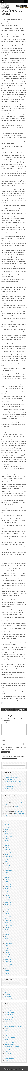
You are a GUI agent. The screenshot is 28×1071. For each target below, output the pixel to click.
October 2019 (8, 829)
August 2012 (8, 945)
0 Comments (16, 15)
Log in (6, 992)
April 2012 (7, 952)
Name (3, 737)
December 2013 (8, 920)
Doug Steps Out (13, 1068)
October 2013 (8, 924)
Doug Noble (5, 15)
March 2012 (7, 954)
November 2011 (8, 961)
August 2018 (8, 838)
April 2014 (7, 913)
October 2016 (8, 868)
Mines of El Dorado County (7, 9)
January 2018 (8, 849)
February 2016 (8, 881)
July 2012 (7, 947)
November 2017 (8, 852)
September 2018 (8, 836)
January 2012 (8, 957)
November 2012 (8, 940)
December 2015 (8, 884)
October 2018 (8, 834)
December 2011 (8, 959)
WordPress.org (8, 998)
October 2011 (8, 963)
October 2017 (8, 854)
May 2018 (7, 843)
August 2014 (8, 906)
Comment (4, 722)
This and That (8, 1053)
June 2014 (7, 909)
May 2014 (7, 911)
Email (3, 740)
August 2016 (8, 872)
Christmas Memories (9, 1012)
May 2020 (7, 827)
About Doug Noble (9, 1007)
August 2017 (8, 858)
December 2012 (8, 938)
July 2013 (7, 929)
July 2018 (7, 840)
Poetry (6, 1040)
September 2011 (8, 964)
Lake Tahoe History (9, 1032)
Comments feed (8, 996)
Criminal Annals (8, 1019)
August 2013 (8, 927)
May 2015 (7, 893)
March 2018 (7, 847)
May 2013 (7, 932)
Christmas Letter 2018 (10, 779)
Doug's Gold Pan (9, 1021)
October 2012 (8, 941)
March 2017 (7, 865)
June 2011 (7, 970)
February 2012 (8, 956)
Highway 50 (7, 1030)
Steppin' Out (7, 1051)
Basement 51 (8, 1010)
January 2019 (8, 831)
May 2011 (7, 972)
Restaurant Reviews (9, 1044)
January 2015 (8, 900)
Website (3, 744)
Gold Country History (9, 1024)
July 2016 (7, 874)
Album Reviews (8, 1008)
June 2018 (7, 842)
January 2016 (8, 883)
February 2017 (8, 867)
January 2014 (8, 918)
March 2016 (7, 879)
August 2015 (8, 890)
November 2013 (8, 922)
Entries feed (7, 994)
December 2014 (8, 902)
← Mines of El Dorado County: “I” (7, 710)
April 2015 (7, 895)
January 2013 (8, 936)
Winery (6, 1060)
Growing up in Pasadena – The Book (13, 1026)
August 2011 (7, 966)
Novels (6, 1039)
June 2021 (7, 824)
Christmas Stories (9, 1014)
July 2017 (7, 859)
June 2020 (7, 826)
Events (6, 1023)
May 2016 (7, 875)
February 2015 (8, 899)
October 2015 (8, 888)
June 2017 (7, 861)
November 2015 (8, 886)
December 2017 (8, 851)
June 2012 (7, 948)
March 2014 (7, 915)
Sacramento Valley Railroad (11, 1048)
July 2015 (7, 891)
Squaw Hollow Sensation (10, 1049)
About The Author (19, 811)
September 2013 (8, 925)
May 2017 (7, 863)
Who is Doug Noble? (9, 1058)
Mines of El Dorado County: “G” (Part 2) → (21, 710)
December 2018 (8, 833)
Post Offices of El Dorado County (12, 1042)
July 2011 (7, 968)
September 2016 (8, 870)
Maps (6, 1035)
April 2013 (7, 934)
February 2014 (8, 916)
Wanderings (7, 1057)
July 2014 (7, 907)
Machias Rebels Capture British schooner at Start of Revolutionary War (13, 808)
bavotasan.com (20, 1069)
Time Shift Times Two (10, 1055)
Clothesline (7, 1016)
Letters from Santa (9, 1033)
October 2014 (8, 904)
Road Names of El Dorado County (13, 1046)
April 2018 (7, 845)
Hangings (7, 1028)
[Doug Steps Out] (14, 6)
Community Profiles (9, 1017)
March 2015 (7, 897)
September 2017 (8, 856)
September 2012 (8, 943)
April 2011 (7, 973)
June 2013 (7, 931)
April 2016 (7, 877)
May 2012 (7, 950)
